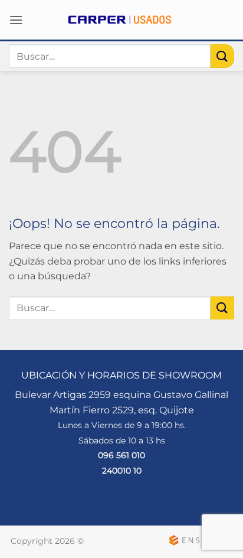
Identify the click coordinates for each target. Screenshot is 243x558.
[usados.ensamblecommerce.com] (121, 20)
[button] (16, 19)
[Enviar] (222, 55)
